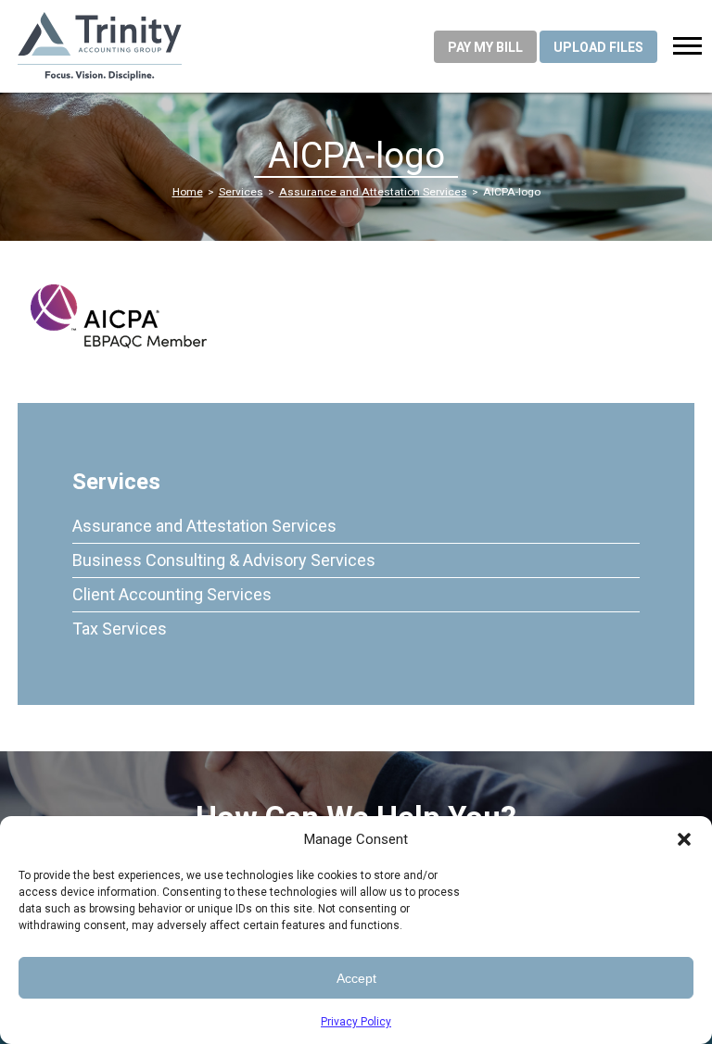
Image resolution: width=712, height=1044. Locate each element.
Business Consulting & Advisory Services (223, 560)
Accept (356, 978)
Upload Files (598, 47)
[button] (684, 839)
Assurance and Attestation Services (373, 191)
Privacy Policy (356, 1021)
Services (241, 191)
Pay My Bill (485, 47)
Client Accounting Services (172, 594)
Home (187, 191)
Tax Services (119, 628)
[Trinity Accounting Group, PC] (147, 47)
